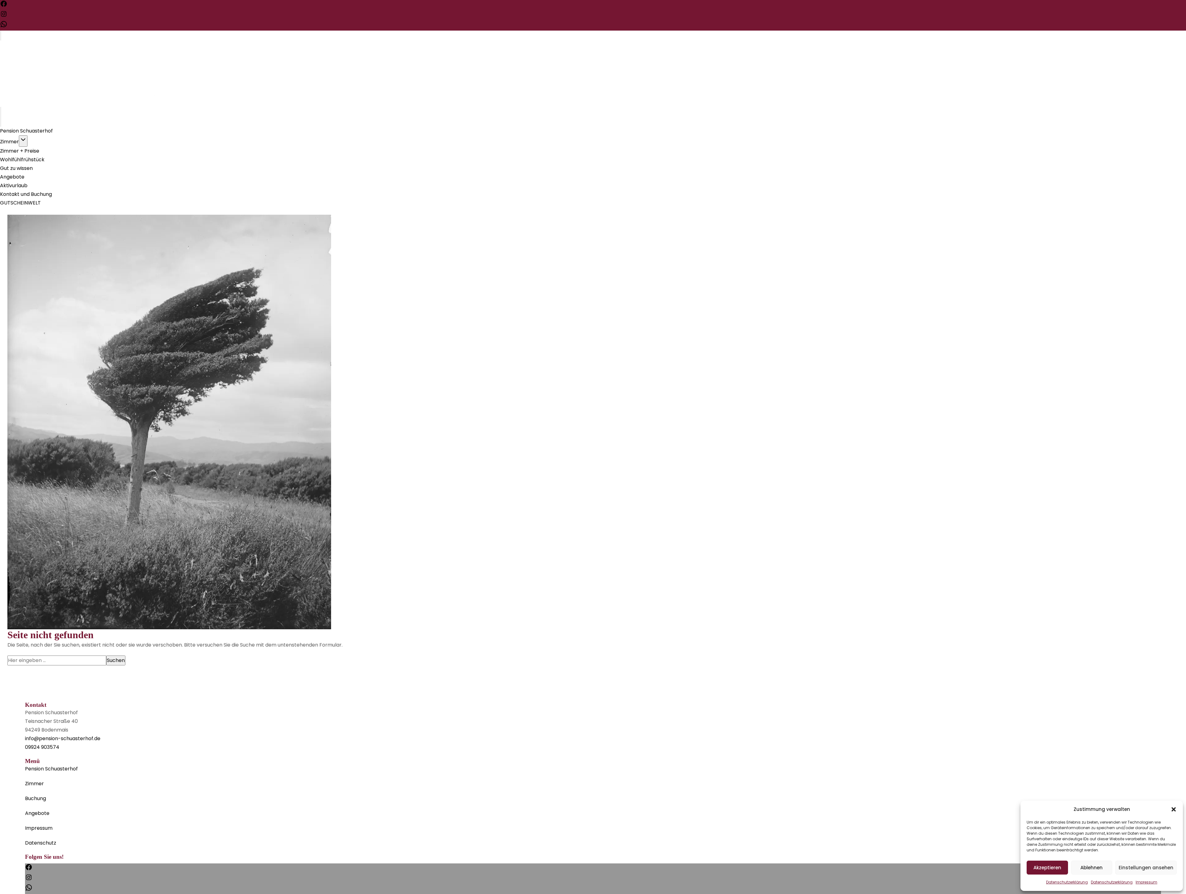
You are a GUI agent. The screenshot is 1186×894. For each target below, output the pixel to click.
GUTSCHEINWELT (20, 202)
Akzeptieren (1047, 867)
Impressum (1146, 882)
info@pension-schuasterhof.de (62, 738)
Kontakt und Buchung (26, 194)
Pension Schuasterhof (26, 130)
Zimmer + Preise (19, 150)
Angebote (12, 176)
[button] (1174, 809)
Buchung (35, 798)
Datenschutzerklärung (1067, 882)
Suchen (116, 660)
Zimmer (9, 141)
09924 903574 (42, 747)
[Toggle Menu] (0, 35)
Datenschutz (40, 842)
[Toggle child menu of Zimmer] (23, 141)
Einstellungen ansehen (1146, 867)
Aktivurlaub (13, 185)
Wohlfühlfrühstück (22, 159)
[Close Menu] (0, 122)
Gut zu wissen (16, 168)
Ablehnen (1091, 867)
